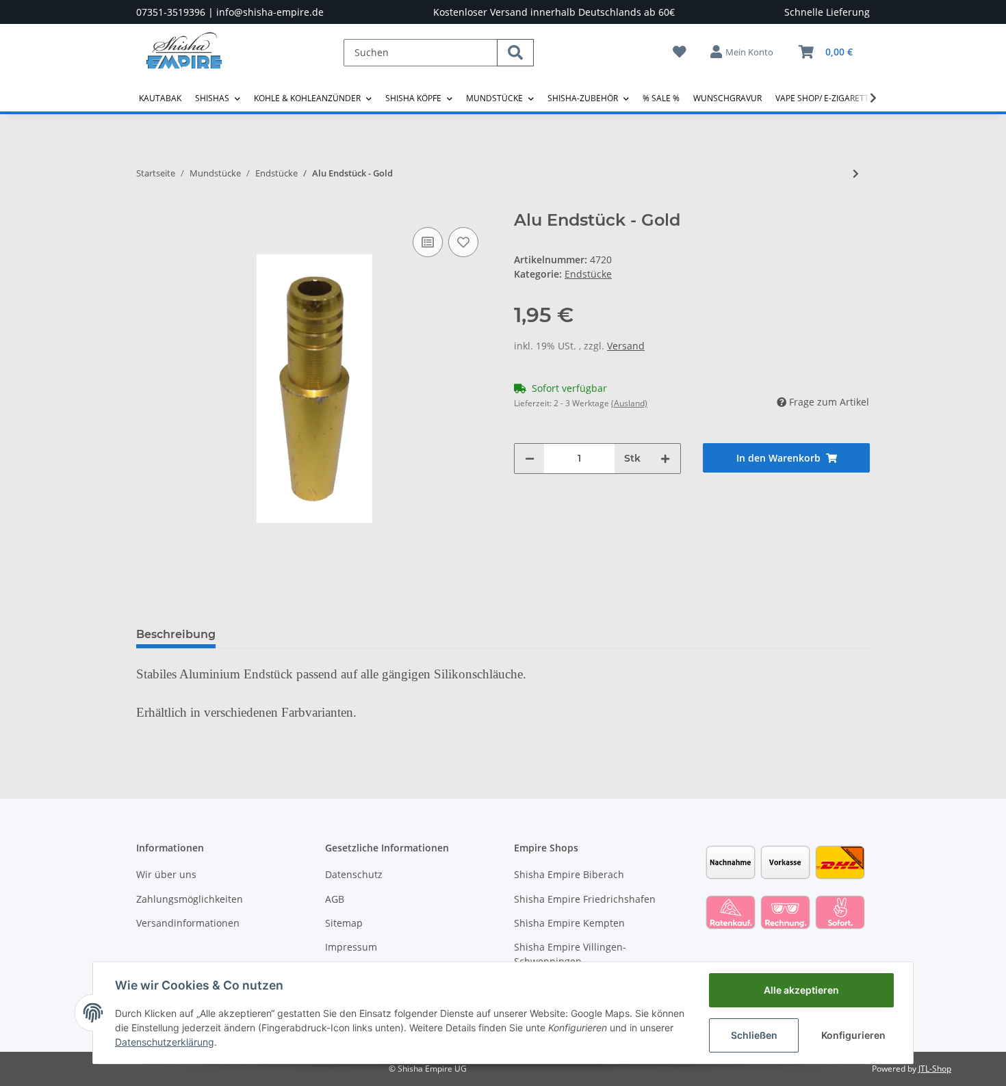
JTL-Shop (934, 1068)
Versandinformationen (188, 922)
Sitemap (344, 922)
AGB (334, 898)
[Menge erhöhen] (665, 458)
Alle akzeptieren (801, 990)
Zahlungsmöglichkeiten (189, 898)
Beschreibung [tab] (176, 634)
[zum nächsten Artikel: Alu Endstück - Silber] (856, 173)
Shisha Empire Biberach (569, 874)
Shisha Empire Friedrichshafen (585, 898)
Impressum (351, 946)
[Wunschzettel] (680, 52)
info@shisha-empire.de (270, 11)
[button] (742, 52)
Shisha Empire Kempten (569, 922)
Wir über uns (166, 874)
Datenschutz (354, 874)
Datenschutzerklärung (164, 1042)
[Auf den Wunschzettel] (463, 242)
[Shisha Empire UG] (184, 61)
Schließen (754, 1035)
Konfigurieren (853, 1035)
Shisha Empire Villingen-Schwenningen (570, 954)
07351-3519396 (170, 11)
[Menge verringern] (530, 458)
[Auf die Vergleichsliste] (428, 242)
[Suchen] (515, 52)
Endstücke (588, 273)
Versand (626, 345)
